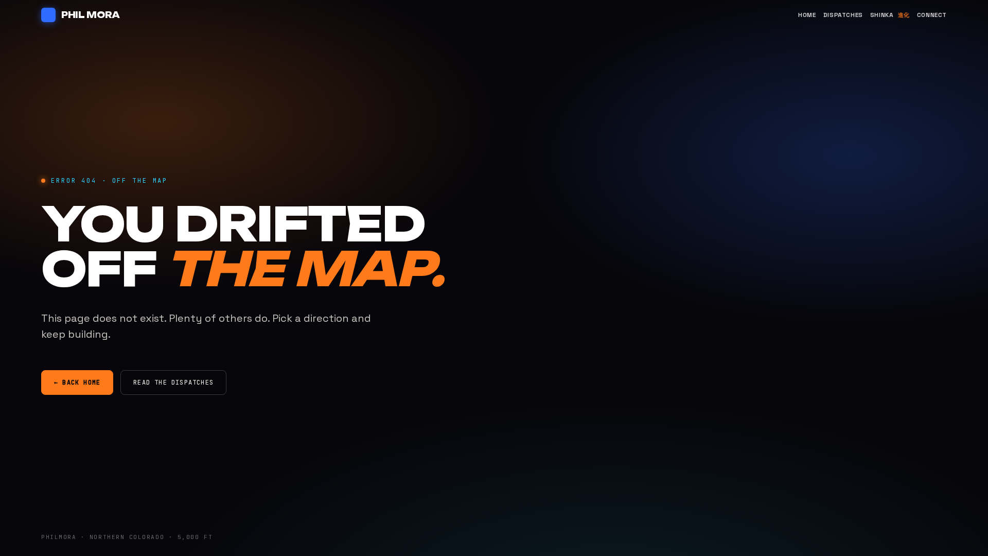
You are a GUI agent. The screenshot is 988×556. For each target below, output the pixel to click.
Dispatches (843, 15)
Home (807, 15)
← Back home (77, 382)
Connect (932, 15)
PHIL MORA (90, 15)
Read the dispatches (173, 382)
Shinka (890, 15)
